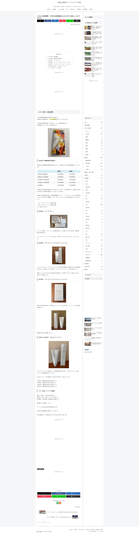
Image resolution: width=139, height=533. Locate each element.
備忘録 (101, 529)
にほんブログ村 (87, 352)
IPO (84, 529)
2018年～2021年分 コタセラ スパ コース (57, 65)
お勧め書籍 (97, 529)
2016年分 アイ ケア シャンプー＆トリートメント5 (59, 62)
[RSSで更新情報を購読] (60, 503)
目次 (57, 54)
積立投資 (92, 529)
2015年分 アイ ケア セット (55, 60)
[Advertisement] (58, 28)
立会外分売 (88, 529)
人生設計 (71, 529)
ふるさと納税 (80, 529)
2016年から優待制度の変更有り (55, 58)
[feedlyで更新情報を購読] (57, 503)
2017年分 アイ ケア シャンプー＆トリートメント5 (59, 64)
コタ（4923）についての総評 (55, 67)
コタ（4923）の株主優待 (53, 56)
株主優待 (75, 529)
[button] (77, 21)
